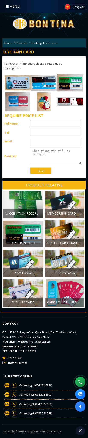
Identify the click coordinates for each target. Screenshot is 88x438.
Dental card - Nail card (66, 243)
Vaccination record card (24, 213)
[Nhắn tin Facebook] (80, 406)
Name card (23, 272)
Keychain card (23, 243)
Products (21, 43)
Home (8, 43)
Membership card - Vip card (66, 213)
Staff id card (23, 302)
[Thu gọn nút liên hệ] (80, 430)
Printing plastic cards (44, 43)
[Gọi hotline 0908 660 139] (80, 382)
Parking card (65, 272)
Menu (14, 6)
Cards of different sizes (66, 302)
